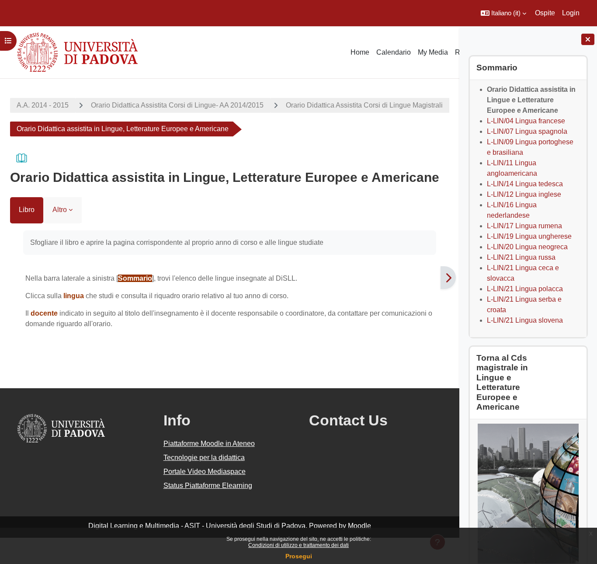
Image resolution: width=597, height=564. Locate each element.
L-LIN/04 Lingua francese (526, 121)
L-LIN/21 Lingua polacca (525, 288)
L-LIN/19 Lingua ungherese (529, 236)
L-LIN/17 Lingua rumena (524, 226)
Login (571, 13)
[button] (503, 13)
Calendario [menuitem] (393, 52)
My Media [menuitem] (433, 52)
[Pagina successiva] (448, 277)
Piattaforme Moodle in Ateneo (209, 443)
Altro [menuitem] (59, 209)
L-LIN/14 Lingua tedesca (525, 184)
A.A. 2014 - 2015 (43, 105)
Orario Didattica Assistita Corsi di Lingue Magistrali (364, 105)
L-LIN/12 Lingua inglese (524, 194)
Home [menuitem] (360, 52)
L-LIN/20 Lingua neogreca (527, 247)
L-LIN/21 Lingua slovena (525, 320)
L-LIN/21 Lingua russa (521, 257)
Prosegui (298, 556)
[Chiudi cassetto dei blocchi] (588, 39)
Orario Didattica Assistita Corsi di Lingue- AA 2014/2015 (177, 105)
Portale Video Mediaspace (204, 471)
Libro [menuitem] (27, 209)
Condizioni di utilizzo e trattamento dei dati (298, 545)
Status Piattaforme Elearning (207, 485)
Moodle (359, 525)
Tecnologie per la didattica (204, 457)
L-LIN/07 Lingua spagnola (527, 131)
